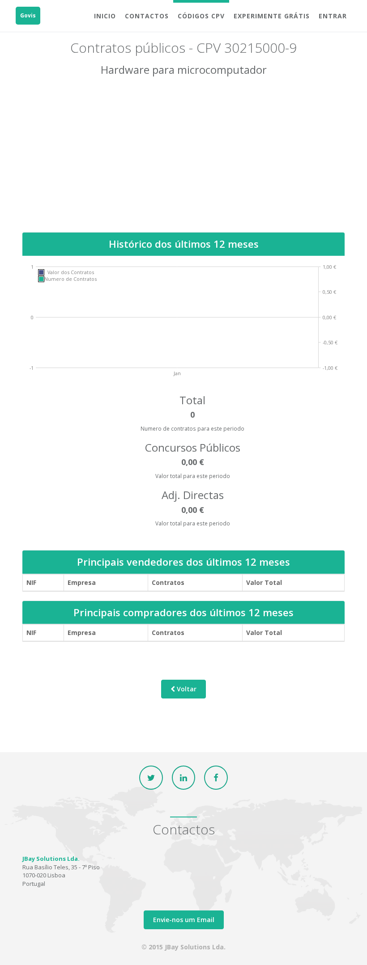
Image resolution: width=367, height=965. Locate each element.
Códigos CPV (201, 16)
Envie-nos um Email (183, 919)
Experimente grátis (272, 16)
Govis (28, 15)
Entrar (333, 16)
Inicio (105, 16)
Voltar (185, 689)
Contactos (147, 16)
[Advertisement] (183, 160)
